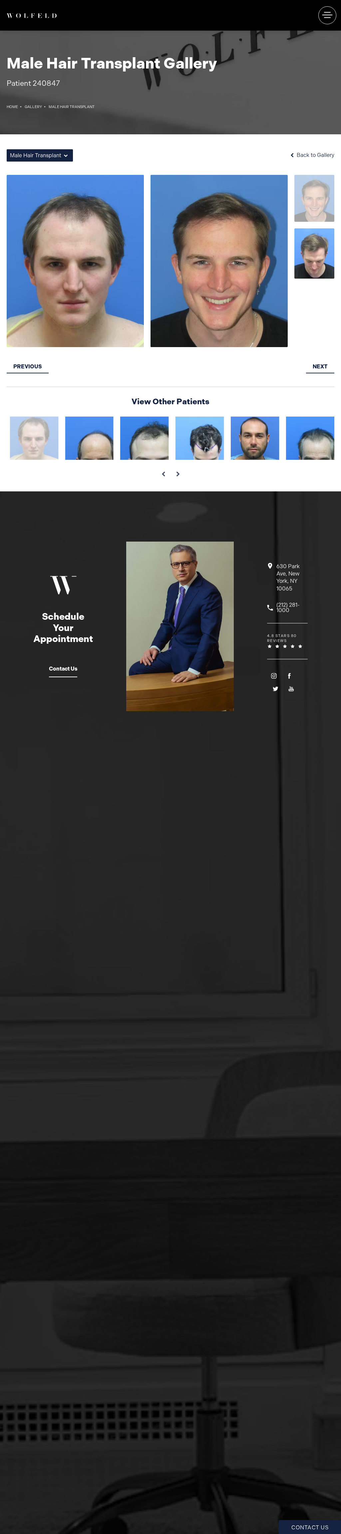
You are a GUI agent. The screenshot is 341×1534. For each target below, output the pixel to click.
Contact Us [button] (309, 1527)
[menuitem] (273, 675)
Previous (27, 366)
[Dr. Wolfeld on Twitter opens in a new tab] (274, 688)
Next (320, 366)
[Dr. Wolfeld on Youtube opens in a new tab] (290, 688)
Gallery (33, 107)
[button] (327, 15)
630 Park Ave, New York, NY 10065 (288, 577)
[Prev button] (163, 471)
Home (12, 107)
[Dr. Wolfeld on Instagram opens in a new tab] (273, 675)
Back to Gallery (314, 155)
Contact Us (63, 669)
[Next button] (177, 471)
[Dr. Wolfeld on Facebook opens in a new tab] (289, 675)
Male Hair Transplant (72, 107)
